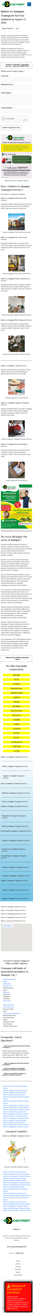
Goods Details (6, 93)
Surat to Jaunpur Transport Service (15, 801)
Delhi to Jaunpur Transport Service (15, 766)
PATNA (16, 737)
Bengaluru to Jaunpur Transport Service (14, 817)
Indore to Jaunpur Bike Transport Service (16, 320)
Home (18, 1261)
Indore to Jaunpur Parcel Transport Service (14, 445)
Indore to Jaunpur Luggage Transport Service (15, 404)
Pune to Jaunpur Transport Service (14, 783)
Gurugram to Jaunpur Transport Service (14, 850)
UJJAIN (16, 751)
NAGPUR (16, 728)
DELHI (16, 701)
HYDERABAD (16, 688)
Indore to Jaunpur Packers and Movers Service (15, 279)
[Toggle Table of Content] (16, 28)
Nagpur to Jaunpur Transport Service (13, 777)
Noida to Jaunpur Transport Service (15, 890)
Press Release (18, 1275)
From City (5, 76)
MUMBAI (16, 706)
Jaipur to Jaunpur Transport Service (14, 880)
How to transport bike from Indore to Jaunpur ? (15, 1064)
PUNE (16, 679)
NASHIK (16, 719)
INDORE (16, 675)
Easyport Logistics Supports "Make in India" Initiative (16, 962)
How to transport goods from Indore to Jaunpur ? (16, 1046)
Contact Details (7, 108)
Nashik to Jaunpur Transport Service (15, 867)
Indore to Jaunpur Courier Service (14, 366)
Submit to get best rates (11, 128)
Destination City (7, 84)
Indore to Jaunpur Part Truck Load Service (14, 238)
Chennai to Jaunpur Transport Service (16, 876)
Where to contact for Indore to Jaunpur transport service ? (14, 1074)
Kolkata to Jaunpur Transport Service (16, 840)
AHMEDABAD (17, 693)
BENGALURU (16, 710)
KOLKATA (16, 715)
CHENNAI (16, 746)
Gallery (18, 1272)
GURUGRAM (16, 742)
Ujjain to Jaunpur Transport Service (15, 898)
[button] (16, 1046)
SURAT (16, 733)
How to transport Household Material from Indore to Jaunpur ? (14, 1069)
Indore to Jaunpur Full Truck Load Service (13, 199)
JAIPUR (16, 697)
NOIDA (17, 724)
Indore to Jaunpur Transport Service (14, 757)
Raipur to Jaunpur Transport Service (14, 806)
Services (17, 1264)
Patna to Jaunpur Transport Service (15, 826)
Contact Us (18, 1269)
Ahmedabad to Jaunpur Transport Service (13, 857)
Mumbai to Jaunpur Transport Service (16, 793)
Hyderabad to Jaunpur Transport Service (16, 831)
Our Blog (18, 1266)
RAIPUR (16, 684)
